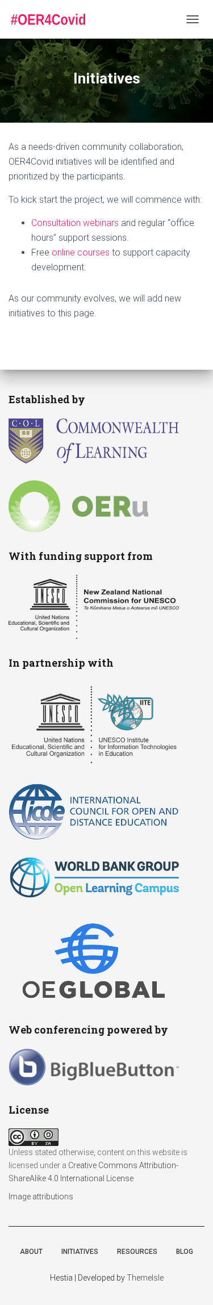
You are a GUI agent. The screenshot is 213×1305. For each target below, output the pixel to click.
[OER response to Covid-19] (52, 19)
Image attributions (41, 1196)
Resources (137, 1252)
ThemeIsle (145, 1277)
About (31, 1252)
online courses (81, 252)
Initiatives (79, 1252)
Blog (184, 1252)
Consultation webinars (75, 223)
